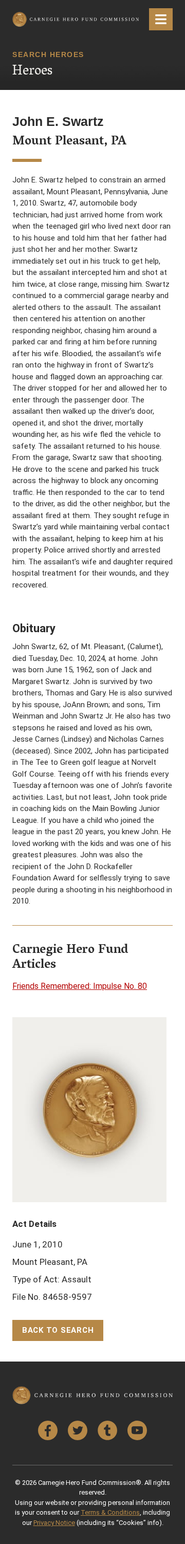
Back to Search (58, 1330)
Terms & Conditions (110, 1512)
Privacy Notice (54, 1523)
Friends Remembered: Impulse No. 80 (79, 986)
